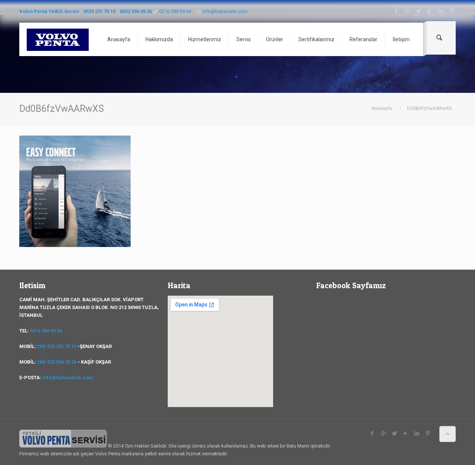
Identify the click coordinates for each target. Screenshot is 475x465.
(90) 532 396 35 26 (56, 362)
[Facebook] (396, 11)
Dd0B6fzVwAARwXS (429, 108)
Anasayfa (381, 108)
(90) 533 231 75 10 (56, 346)
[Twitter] (418, 11)
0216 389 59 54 (175, 11)
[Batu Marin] (58, 39)
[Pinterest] (452, 11)
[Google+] (407, 11)
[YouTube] (429, 11)
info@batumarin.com (225, 11)
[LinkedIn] (441, 11)
